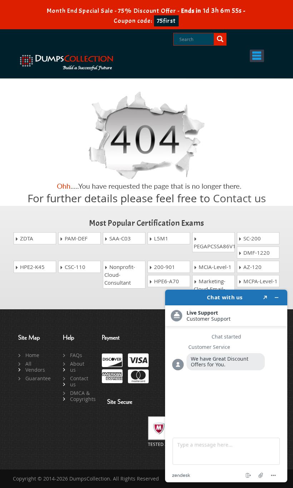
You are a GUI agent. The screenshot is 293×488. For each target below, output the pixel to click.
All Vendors (35, 367)
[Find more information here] (226, 386)
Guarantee (35, 378)
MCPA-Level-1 (260, 281)
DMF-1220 (256, 252)
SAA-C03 (119, 238)
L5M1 (160, 238)
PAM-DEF (75, 238)
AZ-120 (252, 266)
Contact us (239, 198)
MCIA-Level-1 (214, 266)
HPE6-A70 (166, 281)
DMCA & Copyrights (80, 396)
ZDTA (26, 238)
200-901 (164, 266)
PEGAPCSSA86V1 (214, 246)
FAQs (76, 355)
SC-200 (251, 238)
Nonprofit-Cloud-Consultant (119, 274)
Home (32, 355)
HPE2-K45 (32, 266)
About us (77, 367)
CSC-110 (74, 266)
